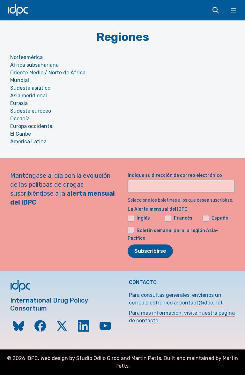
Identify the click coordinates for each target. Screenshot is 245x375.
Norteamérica (26, 57)
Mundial (19, 80)
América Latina (28, 142)
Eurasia (19, 103)
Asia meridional (28, 96)
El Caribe (20, 134)
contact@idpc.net (201, 303)
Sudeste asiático (30, 88)
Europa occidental (32, 126)
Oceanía (20, 119)
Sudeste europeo (30, 111)
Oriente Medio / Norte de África (47, 73)
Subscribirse (150, 251)
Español (221, 218)
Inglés (143, 218)
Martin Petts (146, 358)
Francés (183, 218)
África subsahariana (34, 65)
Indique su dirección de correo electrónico (175, 175)
